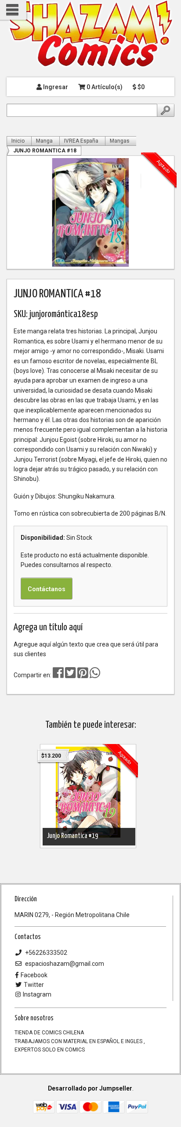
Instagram (37, 994)
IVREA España (81, 141)
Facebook (34, 975)
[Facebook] (58, 675)
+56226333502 (45, 952)
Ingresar (55, 86)
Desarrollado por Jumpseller (90, 1088)
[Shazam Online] (90, 34)
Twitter (34, 984)
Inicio (18, 141)
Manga (44, 141)
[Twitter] (71, 675)
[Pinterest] (82, 675)
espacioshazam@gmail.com (64, 963)
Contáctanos (46, 588)
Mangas (120, 141)
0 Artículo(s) (104, 86)
